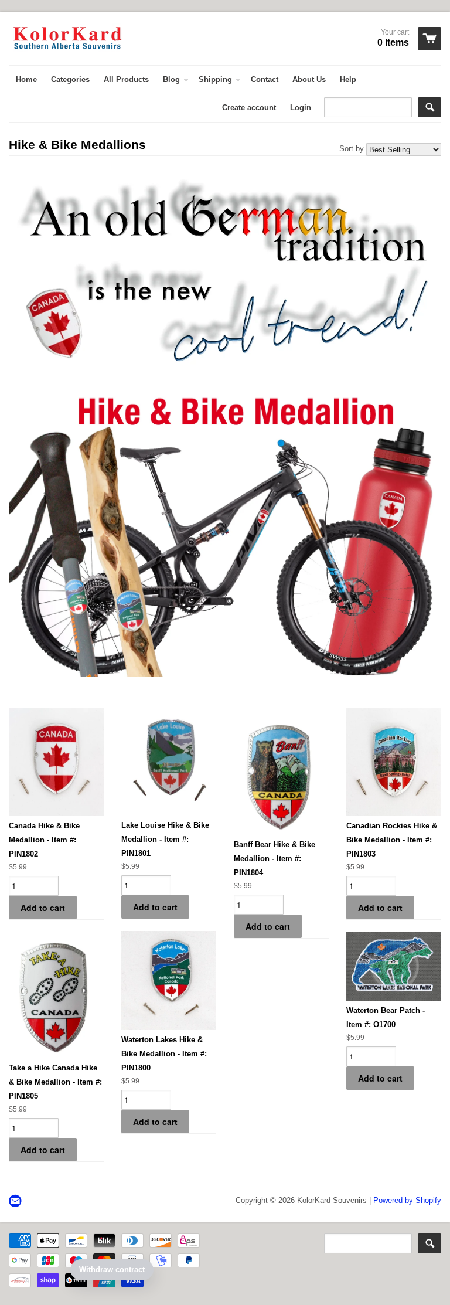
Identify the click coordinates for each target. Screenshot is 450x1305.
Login (300, 107)
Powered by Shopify (407, 1200)
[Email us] (16, 1201)
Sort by (351, 148)
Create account (249, 107)
